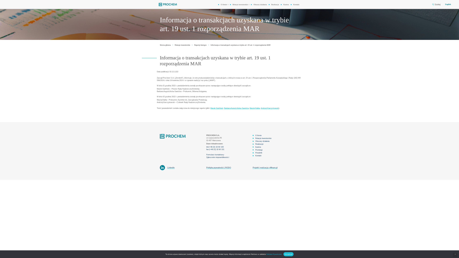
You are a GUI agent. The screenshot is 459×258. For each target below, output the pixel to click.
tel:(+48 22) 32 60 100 (215, 147)
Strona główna (165, 45)
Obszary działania (262, 141)
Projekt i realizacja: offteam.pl (265, 168)
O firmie (258, 135)
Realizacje (259, 144)
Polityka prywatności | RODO (218, 168)
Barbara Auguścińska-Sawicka (236, 108)
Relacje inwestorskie (182, 45)
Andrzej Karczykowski (270, 108)
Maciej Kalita (255, 108)
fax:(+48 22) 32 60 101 (215, 149)
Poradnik (258, 153)
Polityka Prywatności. (274, 254)
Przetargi (258, 150)
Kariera (258, 147)
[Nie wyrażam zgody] (455, 255)
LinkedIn (171, 168)
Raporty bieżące (200, 45)
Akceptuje (288, 254)
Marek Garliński (216, 108)
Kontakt (258, 156)
